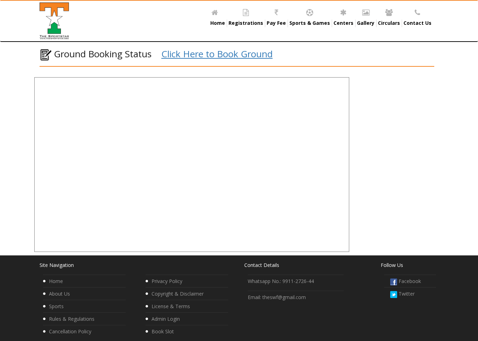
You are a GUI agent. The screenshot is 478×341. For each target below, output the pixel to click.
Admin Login (166, 318)
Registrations (246, 23)
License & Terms (171, 306)
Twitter (406, 293)
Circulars (389, 23)
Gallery (365, 23)
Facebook (409, 281)
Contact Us (417, 23)
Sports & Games (309, 23)
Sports (56, 306)
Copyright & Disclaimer (178, 293)
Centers (343, 23)
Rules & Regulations (71, 318)
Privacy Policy (167, 281)
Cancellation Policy (70, 331)
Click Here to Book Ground (217, 54)
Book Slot (163, 331)
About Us (59, 293)
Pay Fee (276, 23)
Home (217, 23)
